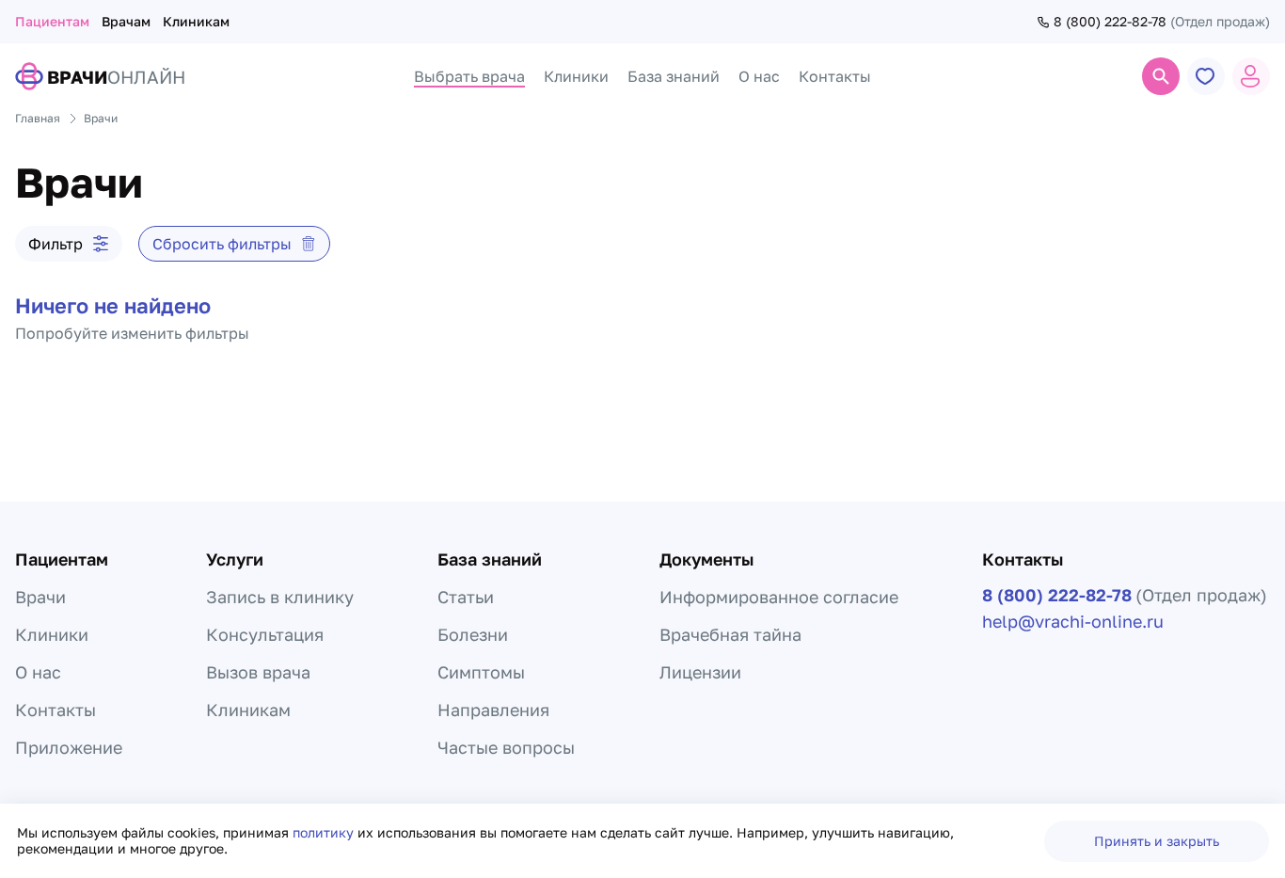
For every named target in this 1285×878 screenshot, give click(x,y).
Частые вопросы (506, 747)
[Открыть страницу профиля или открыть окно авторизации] (1251, 76)
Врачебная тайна (730, 634)
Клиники (51, 634)
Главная (37, 118)
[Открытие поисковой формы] (1161, 76)
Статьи (465, 596)
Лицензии (700, 672)
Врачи (40, 596)
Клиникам (196, 21)
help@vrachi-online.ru (1073, 621)
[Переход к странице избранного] (1206, 76)
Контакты (55, 709)
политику (325, 832)
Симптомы (481, 672)
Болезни (472, 634)
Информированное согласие (778, 596)
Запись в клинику (280, 596)
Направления (493, 709)
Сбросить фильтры (222, 243)
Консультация (265, 634)
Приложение (68, 747)
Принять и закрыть (1156, 841)
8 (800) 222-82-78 (1110, 21)
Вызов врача (258, 672)
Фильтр (55, 243)
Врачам (126, 21)
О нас (38, 672)
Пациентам (52, 21)
